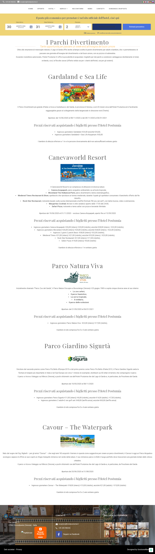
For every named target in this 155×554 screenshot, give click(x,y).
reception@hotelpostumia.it (29, 2)
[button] (19, 27)
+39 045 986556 (10, 2)
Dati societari (9, 549)
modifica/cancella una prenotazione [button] (110, 33)
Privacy (19, 549)
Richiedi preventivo (136, 27)
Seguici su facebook (71, 534)
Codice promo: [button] (91, 33)
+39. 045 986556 (64, 528)
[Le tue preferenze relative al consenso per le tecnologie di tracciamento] (151, 550)
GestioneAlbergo (144, 549)
